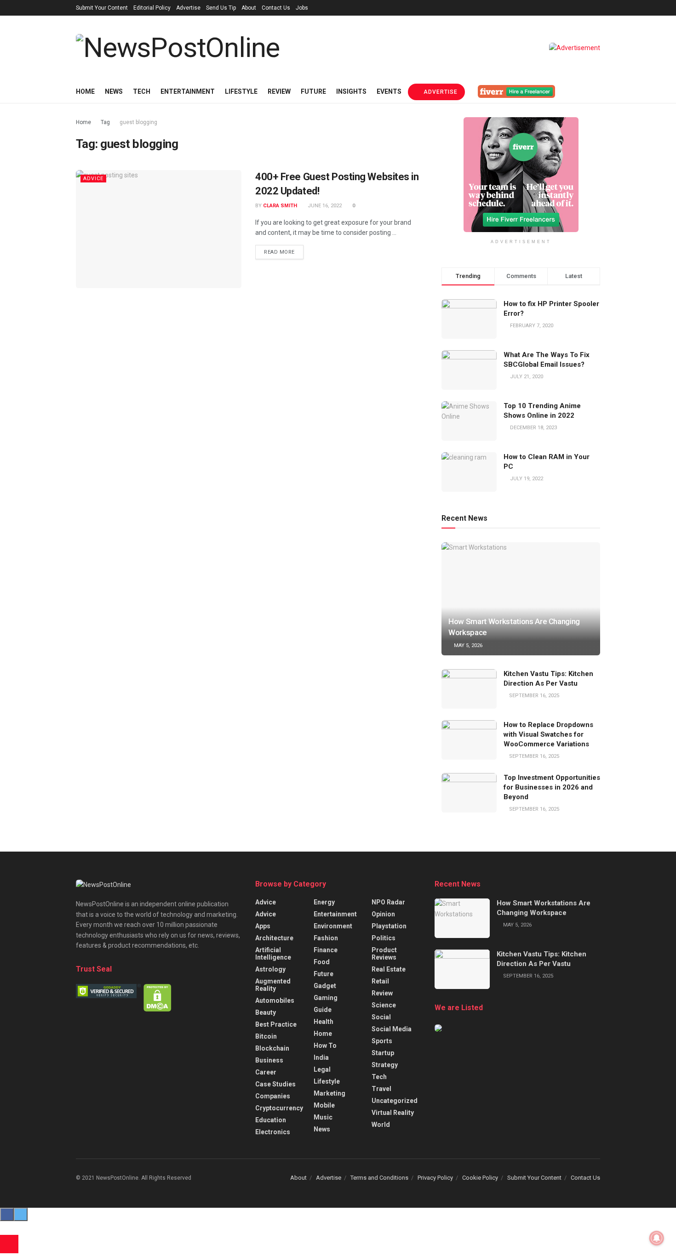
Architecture (274, 938)
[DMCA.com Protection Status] (157, 997)
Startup (383, 1053)
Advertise (188, 8)
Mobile (324, 1105)
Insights (351, 91)
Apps (262, 926)
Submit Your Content (102, 8)
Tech (141, 91)
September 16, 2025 (533, 696)
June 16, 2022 (324, 206)
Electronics (272, 1132)
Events (389, 91)
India (321, 1057)
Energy (324, 902)
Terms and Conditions (379, 1177)
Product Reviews (384, 953)
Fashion (326, 938)
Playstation (389, 926)
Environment (333, 926)
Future (313, 91)
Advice (93, 179)
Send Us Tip (221, 8)
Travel (381, 1088)
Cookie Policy (480, 1177)
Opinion (383, 914)
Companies (272, 1096)
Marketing (329, 1093)
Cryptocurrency (279, 1108)
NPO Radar (388, 902)
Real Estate (389, 969)
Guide (323, 1009)
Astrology (270, 969)
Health (323, 1021)
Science (384, 1005)
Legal (322, 1069)
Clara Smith (280, 206)
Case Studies (275, 1084)
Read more (279, 252)
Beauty (265, 1012)
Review (279, 91)
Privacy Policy (435, 1177)
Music (323, 1117)
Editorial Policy (152, 8)
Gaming (326, 997)
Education (270, 1120)
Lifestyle (241, 91)
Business (269, 1060)
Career (265, 1072)
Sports (382, 1041)
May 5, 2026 (467, 645)
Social (381, 1017)
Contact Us (276, 8)
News (114, 91)
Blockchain (272, 1048)
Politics (383, 938)
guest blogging (138, 122)
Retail (380, 981)
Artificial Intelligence (273, 953)
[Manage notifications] (656, 1238)
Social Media (392, 1029)
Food (322, 962)
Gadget (325, 985)
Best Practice (276, 1024)
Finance (326, 950)
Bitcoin (266, 1036)
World (381, 1124)
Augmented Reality (273, 985)
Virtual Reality (393, 1112)
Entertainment (187, 91)
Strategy (385, 1064)
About (248, 8)
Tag (105, 122)
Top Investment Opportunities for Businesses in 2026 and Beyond (552, 787)
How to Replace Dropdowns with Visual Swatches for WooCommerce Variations (548, 734)
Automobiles (274, 1000)
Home (85, 91)
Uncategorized (395, 1100)
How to (325, 1045)
